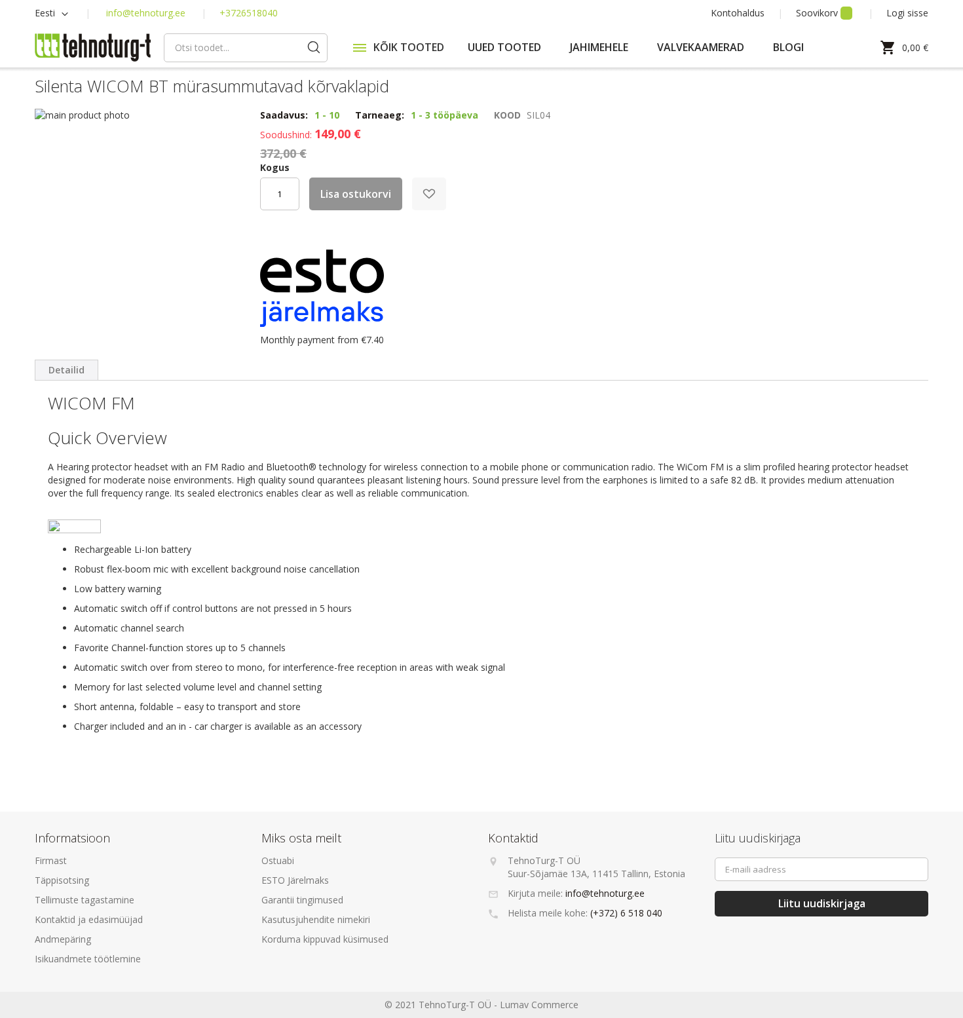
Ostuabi (277, 860)
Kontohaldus (738, 13)
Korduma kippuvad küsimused (324, 939)
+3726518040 (248, 13)
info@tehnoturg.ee (145, 13)
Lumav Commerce (539, 1004)
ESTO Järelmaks (295, 880)
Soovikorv (818, 13)
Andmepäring (63, 939)
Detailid (66, 370)
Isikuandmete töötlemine (88, 958)
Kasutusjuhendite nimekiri (315, 919)
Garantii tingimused (302, 900)
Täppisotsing (62, 880)
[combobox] (246, 47)
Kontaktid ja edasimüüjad (89, 919)
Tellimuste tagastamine (84, 900)
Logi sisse (907, 13)
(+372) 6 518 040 (626, 913)
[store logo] (93, 47)
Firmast (51, 860)
